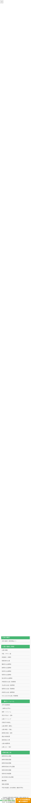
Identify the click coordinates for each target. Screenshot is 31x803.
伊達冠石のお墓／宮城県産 (9, 681)
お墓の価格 (5, 650)
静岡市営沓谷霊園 (6, 763)
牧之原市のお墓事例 (7, 678)
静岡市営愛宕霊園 (6, 759)
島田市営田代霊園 (6, 770)
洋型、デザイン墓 (6, 653)
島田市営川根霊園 (6, 773)
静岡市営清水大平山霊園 (8, 766)
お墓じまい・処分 (6, 747)
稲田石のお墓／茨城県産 (8, 688)
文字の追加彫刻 (6, 705)
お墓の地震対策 (6, 743)
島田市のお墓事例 (6, 674)
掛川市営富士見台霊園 (7, 777)
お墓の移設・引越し (7, 729)
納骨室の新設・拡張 (7, 733)
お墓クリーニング (6, 719)
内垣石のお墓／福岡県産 (8, 692)
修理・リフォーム (6, 712)
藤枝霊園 (4, 780)
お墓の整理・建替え (7, 726)
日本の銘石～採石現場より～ (9, 641)
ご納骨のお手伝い (6, 708)
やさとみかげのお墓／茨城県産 (10, 695)
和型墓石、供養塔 (6, 657)
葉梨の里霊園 (5, 784)
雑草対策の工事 (6, 740)
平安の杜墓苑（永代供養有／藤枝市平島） (13, 787)
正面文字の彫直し (6, 722)
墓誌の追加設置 (6, 736)
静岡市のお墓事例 (6, 667)
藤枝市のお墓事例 (6, 664)
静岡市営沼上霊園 (6, 756)
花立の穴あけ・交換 (7, 715)
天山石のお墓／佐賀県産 (8, 685)
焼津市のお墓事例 (6, 671)
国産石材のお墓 (6, 660)
